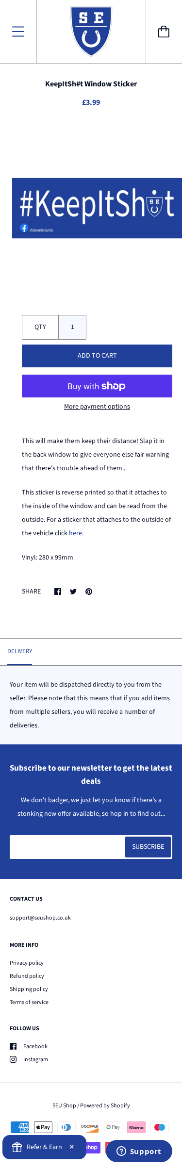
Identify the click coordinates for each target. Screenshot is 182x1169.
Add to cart (97, 356)
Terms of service (29, 1002)
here (75, 533)
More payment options (97, 407)
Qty (40, 327)
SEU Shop (64, 1106)
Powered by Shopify (105, 1106)
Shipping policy (29, 989)
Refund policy (27, 976)
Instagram (35, 1059)
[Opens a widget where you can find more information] (138, 1152)
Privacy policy (27, 963)
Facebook (35, 1046)
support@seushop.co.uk (40, 918)
